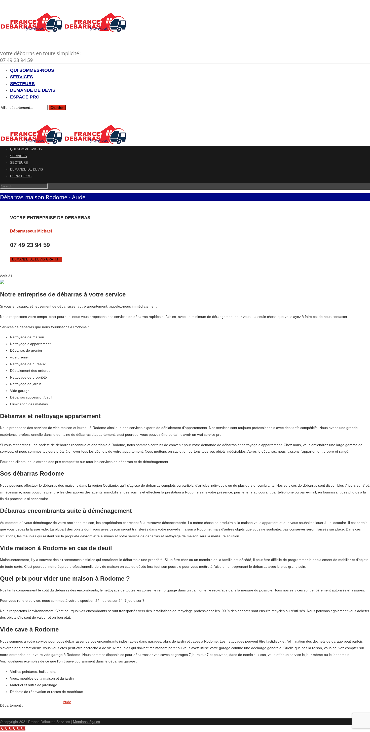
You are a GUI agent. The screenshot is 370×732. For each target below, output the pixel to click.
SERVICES (21, 76)
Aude (67, 702)
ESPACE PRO (25, 96)
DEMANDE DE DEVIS (32, 90)
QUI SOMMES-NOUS (32, 70)
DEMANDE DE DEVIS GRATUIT (36, 259)
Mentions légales (86, 722)
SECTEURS (22, 83)
